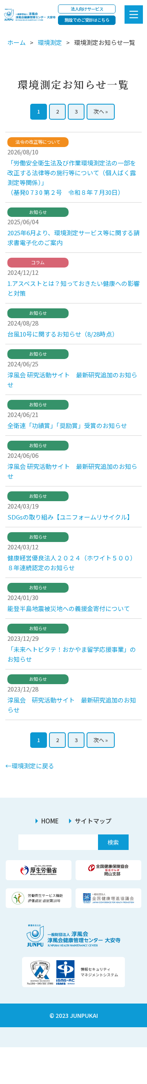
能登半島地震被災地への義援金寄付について (68, 608)
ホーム (16, 42)
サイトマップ (93, 820)
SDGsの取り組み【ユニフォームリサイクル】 (70, 517)
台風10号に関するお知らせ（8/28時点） (62, 334)
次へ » (101, 111)
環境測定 (50, 42)
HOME (50, 820)
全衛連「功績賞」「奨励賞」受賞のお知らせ (67, 425)
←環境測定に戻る (29, 765)
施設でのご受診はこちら (87, 20)
